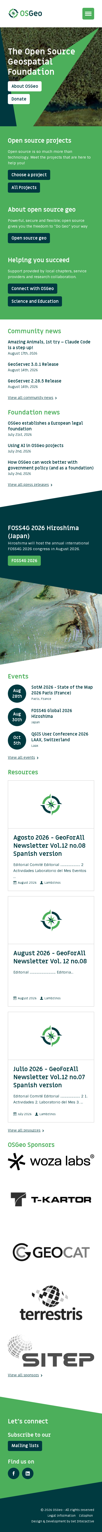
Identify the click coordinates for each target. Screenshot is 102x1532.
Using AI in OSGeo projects (36, 446)
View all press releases (28, 484)
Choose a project (29, 175)
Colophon (86, 1516)
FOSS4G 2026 (24, 561)
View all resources (24, 1130)
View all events (21, 757)
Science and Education (35, 301)
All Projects (24, 188)
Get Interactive (82, 1521)
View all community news (30, 397)
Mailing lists (25, 1446)
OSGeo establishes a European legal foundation (45, 426)
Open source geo (29, 238)
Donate (19, 99)
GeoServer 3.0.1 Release (33, 364)
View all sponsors (23, 1375)
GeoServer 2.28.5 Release (34, 381)
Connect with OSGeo (33, 289)
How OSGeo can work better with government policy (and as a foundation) (51, 465)
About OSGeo (25, 86)
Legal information (62, 1516)
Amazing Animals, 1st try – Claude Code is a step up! (49, 345)
